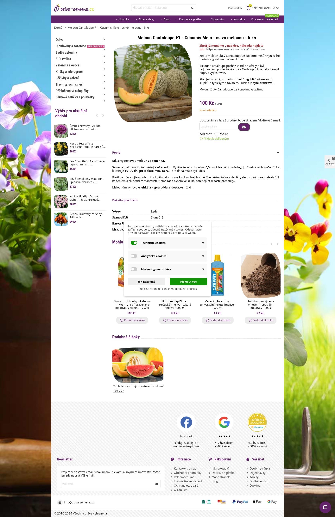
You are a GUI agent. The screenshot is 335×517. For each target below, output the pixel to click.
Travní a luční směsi (70, 84)
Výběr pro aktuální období (71, 113)
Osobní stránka (260, 468)
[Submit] (157, 483)
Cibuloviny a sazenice (80, 46)
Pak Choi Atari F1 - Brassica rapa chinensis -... (87, 163)
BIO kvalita (63, 59)
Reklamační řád (184, 477)
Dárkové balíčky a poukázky (75, 97)
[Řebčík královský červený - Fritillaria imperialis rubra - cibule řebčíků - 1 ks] (61, 219)
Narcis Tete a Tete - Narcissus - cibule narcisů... (88, 145)
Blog (166, 19)
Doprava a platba (190, 19)
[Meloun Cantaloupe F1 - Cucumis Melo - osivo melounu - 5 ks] (153, 82)
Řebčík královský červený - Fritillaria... (86, 215)
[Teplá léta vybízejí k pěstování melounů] (137, 365)
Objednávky (258, 473)
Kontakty (239, 19)
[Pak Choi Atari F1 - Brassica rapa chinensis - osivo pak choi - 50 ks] (61, 166)
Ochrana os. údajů (186, 485)
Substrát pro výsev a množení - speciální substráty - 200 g (261, 305)
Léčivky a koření (67, 78)
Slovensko (217, 19)
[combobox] (160, 7)
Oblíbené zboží (259, 481)
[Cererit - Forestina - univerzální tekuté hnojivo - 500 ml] (218, 275)
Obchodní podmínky (187, 473)
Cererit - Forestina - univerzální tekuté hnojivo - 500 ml (218, 305)
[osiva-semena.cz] (77, 8)
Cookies (255, 485)
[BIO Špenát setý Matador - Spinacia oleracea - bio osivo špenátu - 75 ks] (61, 184)
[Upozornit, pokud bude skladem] (244, 127)
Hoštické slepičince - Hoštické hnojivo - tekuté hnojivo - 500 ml (175, 305)
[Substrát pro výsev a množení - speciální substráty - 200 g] (261, 275)
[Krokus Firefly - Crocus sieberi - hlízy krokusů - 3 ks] (61, 201)
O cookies (180, 490)
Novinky (124, 19)
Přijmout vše (188, 281)
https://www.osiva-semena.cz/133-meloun (235, 49)
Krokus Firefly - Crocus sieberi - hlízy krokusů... (85, 198)
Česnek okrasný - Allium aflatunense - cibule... (85, 127)
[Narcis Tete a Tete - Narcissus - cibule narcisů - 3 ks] (61, 149)
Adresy (254, 477)
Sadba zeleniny (66, 52)
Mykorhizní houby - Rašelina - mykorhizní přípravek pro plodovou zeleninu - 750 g (132, 305)
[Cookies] (248, 485)
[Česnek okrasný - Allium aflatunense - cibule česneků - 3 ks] (61, 131)
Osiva (59, 40)
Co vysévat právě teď (264, 18)
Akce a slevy (146, 19)
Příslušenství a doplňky (72, 91)
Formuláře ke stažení (188, 481)
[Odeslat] (192, 7)
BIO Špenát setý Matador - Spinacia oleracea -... (87, 180)
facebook (186, 436)
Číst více (118, 391)
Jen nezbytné (146, 281)
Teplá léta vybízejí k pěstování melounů (139, 386)
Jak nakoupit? (220, 468)
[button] (97, 115)
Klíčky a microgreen (70, 72)
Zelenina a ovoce (67, 65)
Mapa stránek (221, 477)
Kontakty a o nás (185, 468)
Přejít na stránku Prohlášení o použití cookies (167, 288)
